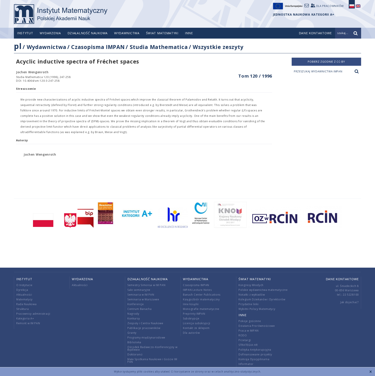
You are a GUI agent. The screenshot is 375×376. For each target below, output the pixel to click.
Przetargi (244, 340)
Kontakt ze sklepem (196, 328)
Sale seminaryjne (138, 290)
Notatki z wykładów (251, 294)
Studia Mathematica (159, 46)
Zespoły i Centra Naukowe (145, 323)
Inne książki (191, 304)
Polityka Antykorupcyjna (254, 350)
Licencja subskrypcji (196, 323)
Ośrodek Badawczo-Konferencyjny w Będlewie (152, 348)
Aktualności (24, 294)
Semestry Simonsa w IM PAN (146, 285)
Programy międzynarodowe (146, 337)
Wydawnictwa (127, 33)
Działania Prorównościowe (256, 326)
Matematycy (24, 299)
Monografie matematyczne (201, 309)
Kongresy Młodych (250, 285)
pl (17, 46)
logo (60, 14)
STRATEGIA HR (248, 345)
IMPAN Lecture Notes (197, 290)
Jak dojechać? (349, 302)
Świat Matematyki (162, 33)
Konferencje (135, 304)
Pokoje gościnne (249, 321)
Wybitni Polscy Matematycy (256, 309)
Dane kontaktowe (342, 279)
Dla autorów (191, 333)
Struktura (22, 309)
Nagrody (133, 314)
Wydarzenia (50, 33)
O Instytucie (24, 285)
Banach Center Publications (201, 294)
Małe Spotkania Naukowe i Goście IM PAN (152, 360)
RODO (242, 335)
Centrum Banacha (139, 309)
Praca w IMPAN (248, 330)
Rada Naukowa (26, 304)
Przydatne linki (248, 304)
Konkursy (133, 318)
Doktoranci (135, 354)
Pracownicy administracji (33, 314)
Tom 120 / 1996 (255, 76)
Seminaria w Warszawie (143, 299)
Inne (189, 33)
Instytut (25, 33)
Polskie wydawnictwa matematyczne (263, 290)
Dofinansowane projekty (255, 354)
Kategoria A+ (25, 318)
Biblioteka (134, 342)
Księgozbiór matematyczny (201, 299)
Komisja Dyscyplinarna (254, 359)
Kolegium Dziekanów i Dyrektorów (261, 299)
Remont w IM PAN (28, 323)
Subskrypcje (191, 318)
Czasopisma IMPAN (98, 46)
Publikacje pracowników (143, 328)
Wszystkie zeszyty (218, 46)
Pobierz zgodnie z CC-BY (326, 61)
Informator (245, 364)
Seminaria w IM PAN (140, 294)
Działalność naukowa (87, 33)
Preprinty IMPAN (194, 314)
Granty (132, 333)
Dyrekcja (22, 290)
